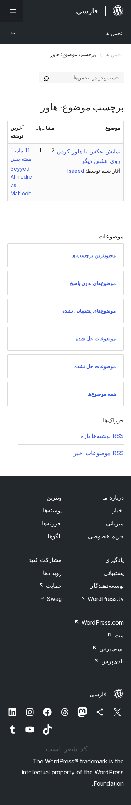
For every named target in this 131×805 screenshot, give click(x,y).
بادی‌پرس (109, 661)
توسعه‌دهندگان (106, 585)
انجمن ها (114, 33)
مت (115, 635)
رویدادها (52, 573)
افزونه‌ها (52, 523)
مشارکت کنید (45, 559)
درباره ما (113, 497)
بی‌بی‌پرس (108, 648)
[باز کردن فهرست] (11, 11)
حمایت (50, 585)
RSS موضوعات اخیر (99, 453)
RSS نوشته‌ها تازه (102, 435)
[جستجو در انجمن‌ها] (46, 77)
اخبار (118, 510)
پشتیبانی (114, 573)
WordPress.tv (102, 598)
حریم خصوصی (106, 536)
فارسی (98, 694)
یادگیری (114, 559)
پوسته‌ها (52, 510)
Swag (51, 598)
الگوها (55, 536)
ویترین (54, 497)
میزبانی (115, 523)
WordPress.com (99, 622)
